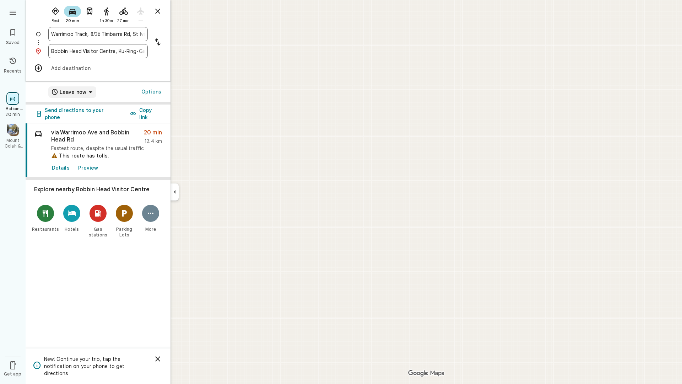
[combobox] (98, 34)
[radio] (55, 13)
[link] (98, 150)
